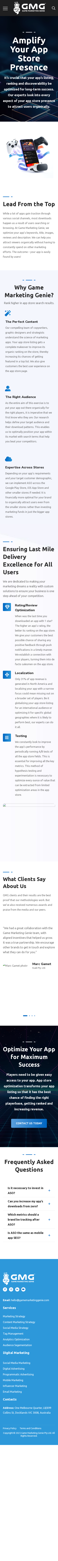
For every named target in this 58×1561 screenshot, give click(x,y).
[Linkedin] (17, 1289)
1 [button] (25, 1015)
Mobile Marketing (13, 1380)
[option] (29, 946)
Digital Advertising (13, 1368)
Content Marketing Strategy (19, 1322)
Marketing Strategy (14, 1316)
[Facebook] (5, 1289)
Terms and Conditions (30, 1428)
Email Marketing (12, 1391)
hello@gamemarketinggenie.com (30, 1300)
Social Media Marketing (16, 1362)
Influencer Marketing (15, 1385)
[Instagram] (11, 1289)
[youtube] (23, 1289)
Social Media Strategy (15, 1327)
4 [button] (34, 1015)
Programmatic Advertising (18, 1374)
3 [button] (32, 1015)
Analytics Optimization (16, 1339)
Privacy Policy (9, 1428)
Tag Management (13, 1333)
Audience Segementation (17, 1345)
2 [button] (29, 1015)
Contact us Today (29, 1123)
